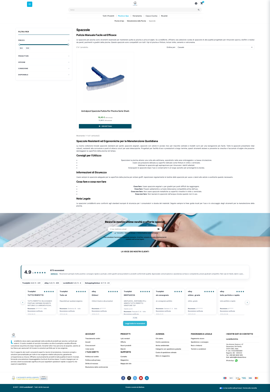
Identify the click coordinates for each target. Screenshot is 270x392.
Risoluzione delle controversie (96, 367)
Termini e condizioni (198, 349)
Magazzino (125, 360)
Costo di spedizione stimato (166, 352)
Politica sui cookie (92, 357)
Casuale (181, 47)
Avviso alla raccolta (250, 388)
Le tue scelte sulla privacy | (232, 388)
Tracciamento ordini (92, 338)
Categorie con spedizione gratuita (168, 349)
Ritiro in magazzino (163, 356)
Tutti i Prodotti (109, 16)
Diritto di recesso (91, 364)
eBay (94, 291)
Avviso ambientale (162, 345)
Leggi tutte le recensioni (135, 323)
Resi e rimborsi (196, 345)
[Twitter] (135, 378)
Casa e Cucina (152, 16)
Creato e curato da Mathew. (135, 387)
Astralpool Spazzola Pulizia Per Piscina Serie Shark (105, 111)
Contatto (124, 357)
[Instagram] (129, 378)
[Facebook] (123, 378)
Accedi (87, 342)
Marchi (123, 349)
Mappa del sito (126, 364)
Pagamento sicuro (197, 338)
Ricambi (164, 16)
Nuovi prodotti (126, 345)
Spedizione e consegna (199, 342)
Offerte (123, 342)
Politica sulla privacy (92, 360)
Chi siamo (159, 338)
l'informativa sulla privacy (147, 233)
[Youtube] (141, 378)
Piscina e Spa (123, 16)
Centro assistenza (162, 342)
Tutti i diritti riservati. (41, 387)
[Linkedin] (147, 378)
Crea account (90, 345)
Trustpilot (32, 291)
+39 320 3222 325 (236, 355)
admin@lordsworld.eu (238, 357)
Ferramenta (137, 16)
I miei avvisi (89, 349)
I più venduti (125, 338)
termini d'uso (130, 233)
